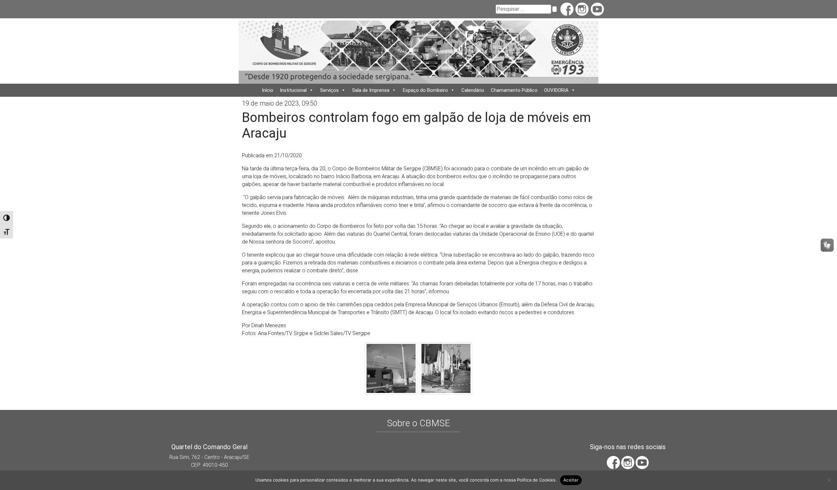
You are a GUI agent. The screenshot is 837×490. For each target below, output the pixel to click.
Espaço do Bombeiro (425, 90)
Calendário (472, 90)
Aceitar (570, 479)
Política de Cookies (536, 479)
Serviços (329, 90)
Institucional (293, 90)
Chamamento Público (514, 90)
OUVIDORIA (556, 90)
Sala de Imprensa (370, 90)
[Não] (829, 480)
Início (267, 90)
